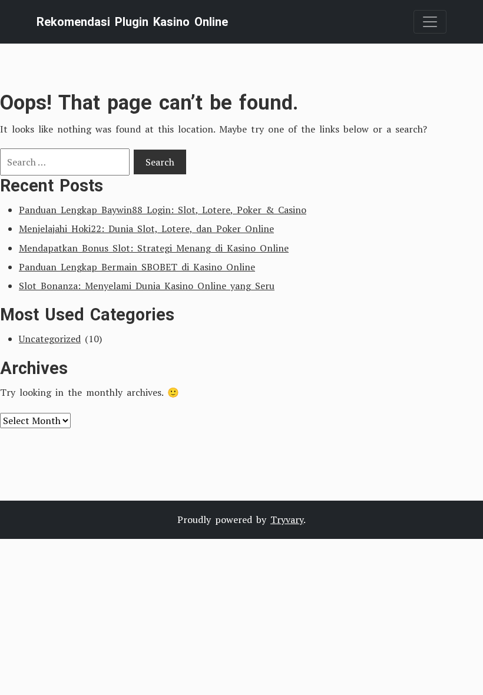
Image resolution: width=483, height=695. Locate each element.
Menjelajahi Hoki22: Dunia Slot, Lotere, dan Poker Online (146, 228)
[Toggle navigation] (429, 22)
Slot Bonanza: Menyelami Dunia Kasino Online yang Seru (146, 285)
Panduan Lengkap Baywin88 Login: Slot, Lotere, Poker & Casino (162, 209)
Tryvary (286, 519)
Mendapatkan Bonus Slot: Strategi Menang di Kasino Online (154, 247)
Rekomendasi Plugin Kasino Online (132, 22)
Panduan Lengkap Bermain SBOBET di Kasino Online (137, 266)
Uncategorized (50, 338)
